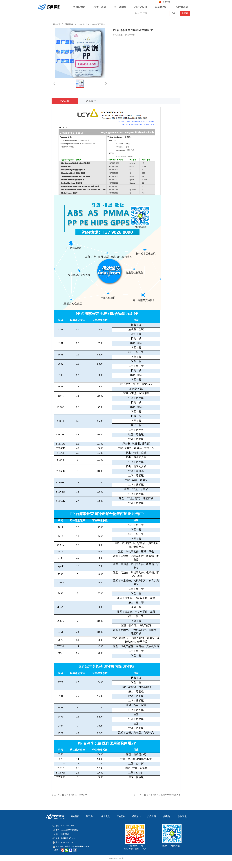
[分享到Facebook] (75, 850)
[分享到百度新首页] (71, 850)
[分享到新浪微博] (62, 850)
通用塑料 (69, 24)
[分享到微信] (66, 850)
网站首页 (56, 24)
